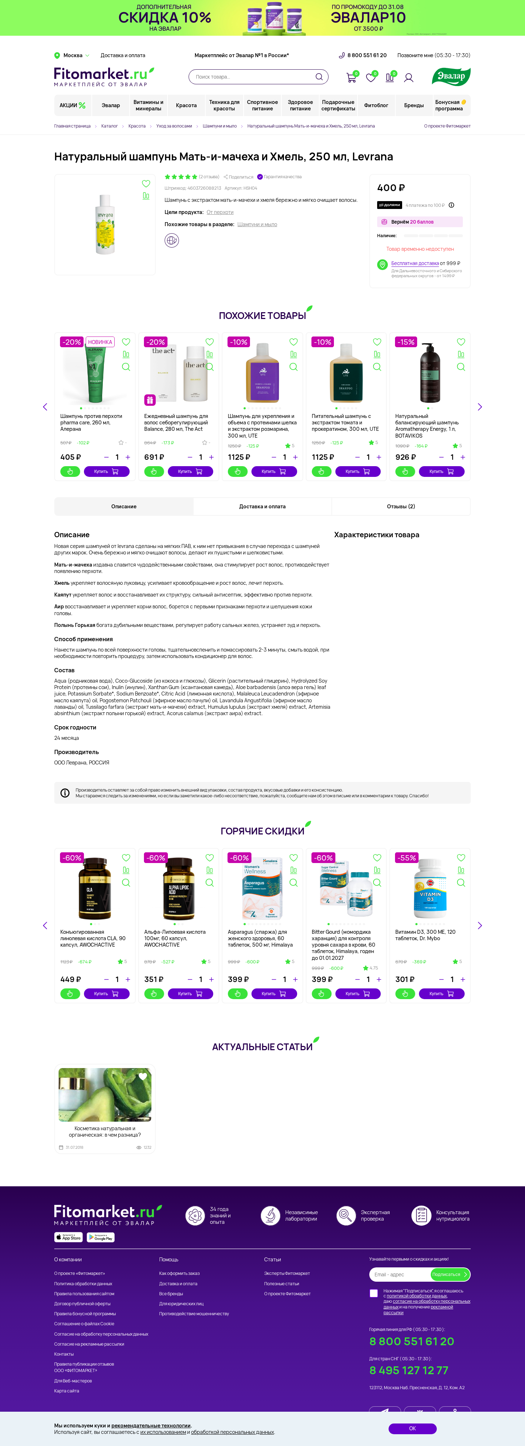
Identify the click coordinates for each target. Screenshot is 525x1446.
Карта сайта (66, 1391)
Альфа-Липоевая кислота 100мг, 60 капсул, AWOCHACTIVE (175, 938)
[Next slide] (479, 407)
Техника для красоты (224, 105)
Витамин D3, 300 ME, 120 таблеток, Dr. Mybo (425, 935)
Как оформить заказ (179, 1273)
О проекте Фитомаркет (447, 126)
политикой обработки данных (417, 1296)
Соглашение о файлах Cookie (84, 1324)
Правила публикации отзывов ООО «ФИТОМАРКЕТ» (84, 1367)
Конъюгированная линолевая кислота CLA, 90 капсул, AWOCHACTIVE (93, 938)
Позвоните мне (434, 55)
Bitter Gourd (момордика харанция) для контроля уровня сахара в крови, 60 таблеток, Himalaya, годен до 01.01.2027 (343, 944)
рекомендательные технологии (151, 1425)
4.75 (374, 968)
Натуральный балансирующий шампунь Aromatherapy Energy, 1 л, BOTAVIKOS (427, 426)
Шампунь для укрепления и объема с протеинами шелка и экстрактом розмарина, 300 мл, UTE (262, 426)
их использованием (163, 1431)
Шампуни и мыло (257, 224)
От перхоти (220, 212)
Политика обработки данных (83, 1284)
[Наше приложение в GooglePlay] (100, 1237)
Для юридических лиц (181, 1304)
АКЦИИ (68, 105)
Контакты (64, 1354)
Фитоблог (376, 105)
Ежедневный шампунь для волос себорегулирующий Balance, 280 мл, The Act (176, 422)
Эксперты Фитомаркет (287, 1273)
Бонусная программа (449, 105)
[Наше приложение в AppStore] (68, 1237)
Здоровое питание (300, 105)
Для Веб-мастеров (73, 1381)
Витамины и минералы (149, 105)
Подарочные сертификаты (338, 105)
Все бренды (171, 1294)
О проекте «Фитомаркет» (79, 1273)
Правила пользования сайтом (84, 1294)
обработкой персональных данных (232, 1431)
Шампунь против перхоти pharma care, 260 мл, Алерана (91, 422)
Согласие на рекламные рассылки (89, 1344)
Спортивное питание (262, 105)
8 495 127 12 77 (409, 1370)
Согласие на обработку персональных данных (101, 1334)
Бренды (414, 105)
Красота (186, 105)
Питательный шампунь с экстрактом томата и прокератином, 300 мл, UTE (345, 422)
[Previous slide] (45, 925)
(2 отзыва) (209, 176)
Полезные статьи (281, 1284)
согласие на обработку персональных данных (427, 1304)
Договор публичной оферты (82, 1304)
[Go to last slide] (45, 407)
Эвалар (111, 105)
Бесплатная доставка (415, 263)
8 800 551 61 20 (367, 55)
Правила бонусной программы (85, 1314)
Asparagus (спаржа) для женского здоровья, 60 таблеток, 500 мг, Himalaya (260, 938)
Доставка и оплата (123, 55)
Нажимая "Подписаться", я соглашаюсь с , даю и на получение (427, 1302)
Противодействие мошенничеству (194, 1314)
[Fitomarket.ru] (104, 77)
